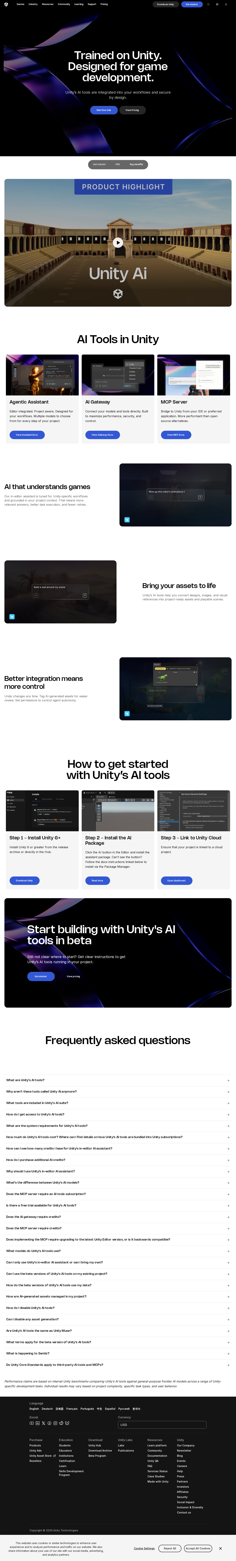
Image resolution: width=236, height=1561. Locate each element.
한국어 (136, 1408)
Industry (33, 4)
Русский (124, 1408)
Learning (78, 4)
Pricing (104, 4)
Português (87, 1408)
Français (72, 1408)
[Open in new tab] (54, 1455)
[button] (166, 4)
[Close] (220, 1548)
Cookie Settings (144, 1548)
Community (64, 4)
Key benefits (136, 164)
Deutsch (47, 1408)
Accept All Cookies (198, 1548)
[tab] (99, 165)
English (34, 1408)
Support (92, 4)
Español (110, 1408)
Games (20, 4)
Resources (47, 4)
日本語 (59, 1408)
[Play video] (118, 243)
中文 (99, 1408)
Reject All (170, 1548)
